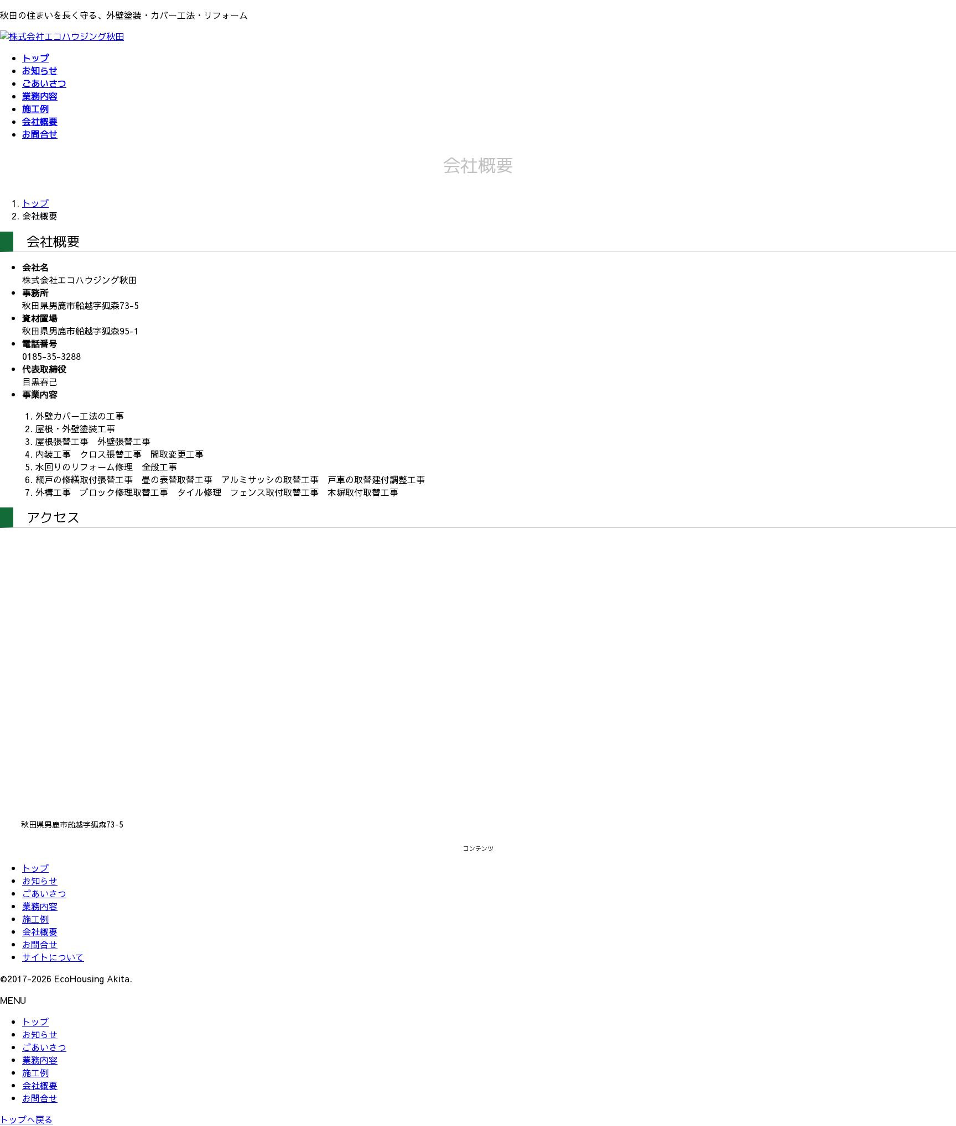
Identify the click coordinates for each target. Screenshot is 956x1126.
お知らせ (40, 880)
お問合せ (40, 944)
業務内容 (40, 906)
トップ (35, 868)
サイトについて (53, 957)
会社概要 (40, 931)
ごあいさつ (44, 893)
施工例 (35, 919)
